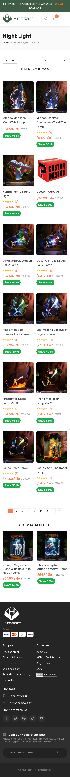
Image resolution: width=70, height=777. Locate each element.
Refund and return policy (16, 674)
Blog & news (43, 663)
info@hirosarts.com (21, 702)
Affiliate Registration (48, 657)
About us (41, 651)
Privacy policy (10, 663)
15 (47, 510)
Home (6, 42)
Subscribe (56, 752)
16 (53, 510)
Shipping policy (11, 668)
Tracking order (11, 651)
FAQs (39, 668)
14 (41, 510)
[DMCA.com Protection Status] (46, 675)
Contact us (9, 680)
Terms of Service (12, 657)
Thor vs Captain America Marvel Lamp (18, 567)
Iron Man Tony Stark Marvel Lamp (51, 567)
